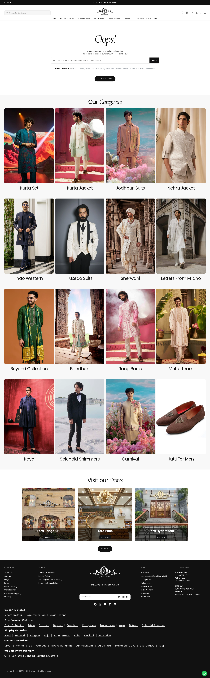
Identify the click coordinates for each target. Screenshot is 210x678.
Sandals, (118, 69)
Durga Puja (104, 645)
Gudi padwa (147, 645)
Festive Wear (98, 18)
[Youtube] (105, 604)
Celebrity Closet (114, 18)
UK (5, 656)
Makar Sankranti (125, 645)
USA (14, 656)
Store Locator (10, 590)
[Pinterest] (109, 604)
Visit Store (48, 537)
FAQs (6, 583)
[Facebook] (95, 604)
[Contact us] (204, 673)
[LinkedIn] (114, 604)
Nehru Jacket (146, 583)
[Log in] (196, 13)
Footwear (140, 18)
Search (154, 60)
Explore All (105, 549)
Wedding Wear (84, 18)
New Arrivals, (79, 69)
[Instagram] (100, 604)
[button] (27, 13)
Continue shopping (105, 79)
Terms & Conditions (47, 572)
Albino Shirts (151, 18)
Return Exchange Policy (48, 583)
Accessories (149, 69)
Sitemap (8, 597)
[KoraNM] (105, 572)
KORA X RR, (90, 69)
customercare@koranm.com (187, 594)
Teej (161, 645)
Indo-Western (147, 590)
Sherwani (145, 593)
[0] (201, 13)
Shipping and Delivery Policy (50, 579)
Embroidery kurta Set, (104, 69)
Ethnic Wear (69, 18)
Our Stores (9, 2)
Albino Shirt (145, 597)
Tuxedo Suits (146, 586)
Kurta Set (145, 572)
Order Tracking (10, 586)
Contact (8, 576)
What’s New (57, 18)
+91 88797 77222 (182, 575)
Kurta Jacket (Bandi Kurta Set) (154, 576)
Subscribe (123, 597)
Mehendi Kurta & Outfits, (133, 69)
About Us (8, 572)
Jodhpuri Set (146, 579)
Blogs (6, 579)
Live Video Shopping (12, 593)
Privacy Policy (44, 576)
